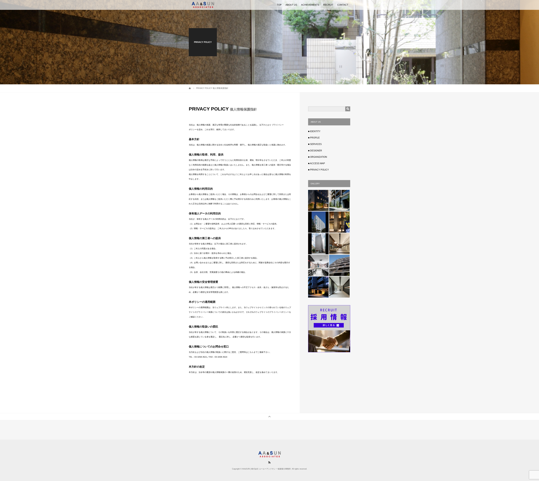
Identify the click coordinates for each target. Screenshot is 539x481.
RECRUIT (328, 5)
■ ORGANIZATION (317, 157)
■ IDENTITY (314, 131)
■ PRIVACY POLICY (318, 170)
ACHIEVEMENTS (310, 5)
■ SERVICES (315, 144)
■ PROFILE (314, 137)
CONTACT (342, 5)
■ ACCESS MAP (316, 163)
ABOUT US (291, 5)
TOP (279, 5)
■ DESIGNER (315, 150)
